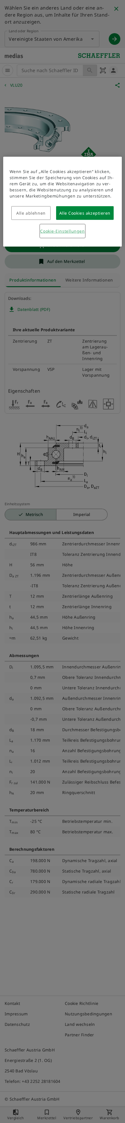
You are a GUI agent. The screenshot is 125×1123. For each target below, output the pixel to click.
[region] (62, 202)
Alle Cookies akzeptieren (84, 213)
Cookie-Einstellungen (62, 231)
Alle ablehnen (30, 213)
